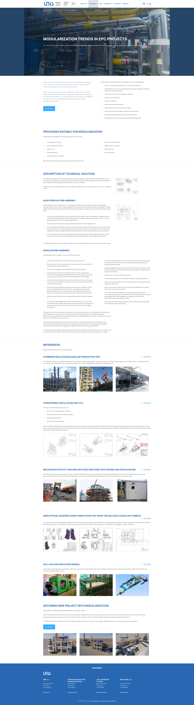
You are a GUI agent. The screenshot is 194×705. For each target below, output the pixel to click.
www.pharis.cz (124, 692)
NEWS (100, 3)
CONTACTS (125, 3)
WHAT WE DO (92, 3)
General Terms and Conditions (108, 701)
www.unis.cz (46, 692)
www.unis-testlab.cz (101, 692)
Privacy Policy (95, 701)
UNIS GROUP (117, 3)
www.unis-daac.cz (72, 692)
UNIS (44, 10)
